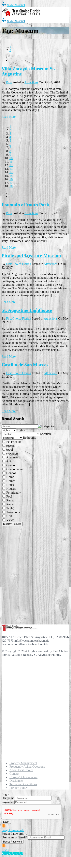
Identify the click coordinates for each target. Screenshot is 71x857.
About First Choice (21, 770)
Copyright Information (23, 777)
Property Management (23, 763)
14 (11, 172)
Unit (9, 516)
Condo (10, 465)
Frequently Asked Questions (27, 766)
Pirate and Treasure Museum (31, 255)
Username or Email (14, 837)
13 (11, 168)
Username (8, 798)
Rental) (10, 504)
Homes (10, 480)
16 (11, 179)
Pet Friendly (13, 441)
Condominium (15, 469)
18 (11, 186)
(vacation (12, 453)
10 (11, 158)
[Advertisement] (21, 575)
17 (11, 182)
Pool (9, 496)
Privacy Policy (18, 787)
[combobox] (20, 430)
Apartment (12, 457)
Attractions (31, 82)
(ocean (10, 445)
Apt (8, 461)
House (10, 484)
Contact (14, 773)
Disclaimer (16, 780)
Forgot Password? (13, 830)
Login (5, 850)
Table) (10, 508)
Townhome (13, 512)
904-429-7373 (16, 5)
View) (10, 520)
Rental (10, 500)
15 (11, 175)
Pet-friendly (13, 492)
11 (10, 161)
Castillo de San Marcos (25, 364)
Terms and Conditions (23, 784)
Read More (9, 116)
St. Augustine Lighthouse (27, 310)
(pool (9, 449)
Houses (11, 488)
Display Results (12, 523)
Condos (11, 473)
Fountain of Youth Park (25, 204)
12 (11, 165)
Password (8, 802)
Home (10, 477)
